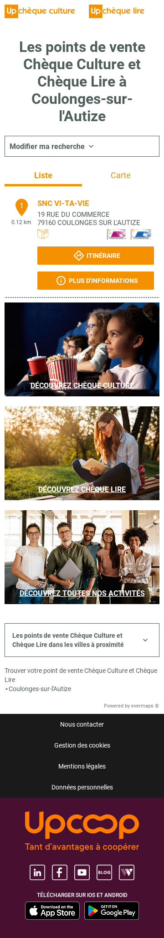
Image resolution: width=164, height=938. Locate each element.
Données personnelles (82, 787)
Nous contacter (82, 724)
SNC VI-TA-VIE (63, 203)
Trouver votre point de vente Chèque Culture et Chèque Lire (81, 675)
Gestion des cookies (82, 745)
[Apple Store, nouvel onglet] (52, 911)
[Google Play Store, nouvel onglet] (111, 911)
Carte (121, 175)
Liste (43, 175)
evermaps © (145, 706)
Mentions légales (82, 766)
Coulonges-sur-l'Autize (40, 688)
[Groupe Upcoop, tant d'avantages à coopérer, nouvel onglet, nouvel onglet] (82, 832)
